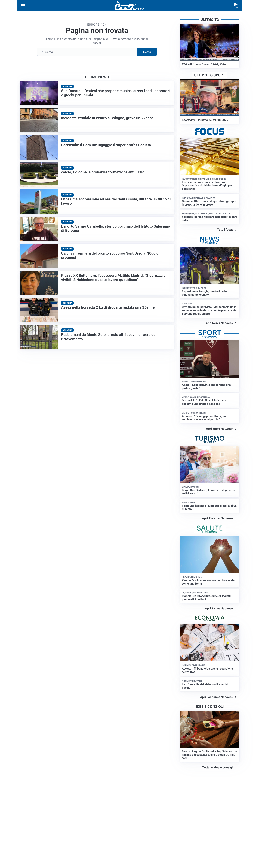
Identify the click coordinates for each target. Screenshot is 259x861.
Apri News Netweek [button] (219, 323)
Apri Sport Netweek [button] (219, 428)
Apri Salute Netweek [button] (219, 608)
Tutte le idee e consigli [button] (217, 767)
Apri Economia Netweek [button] (216, 697)
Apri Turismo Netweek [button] (217, 518)
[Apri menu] (23, 5)
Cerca (147, 52)
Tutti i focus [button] (225, 229)
